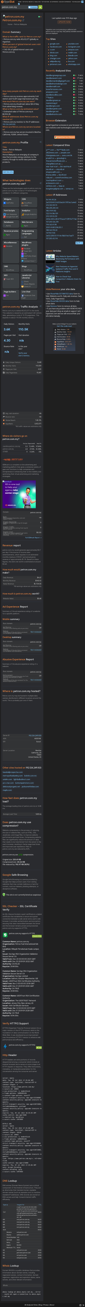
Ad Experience (15, 606)
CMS (6, 266)
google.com (54, 44)
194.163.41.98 (51, 225)
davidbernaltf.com (53, 86)
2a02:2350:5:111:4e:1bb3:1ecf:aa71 (60, 236)
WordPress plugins (26, 244)
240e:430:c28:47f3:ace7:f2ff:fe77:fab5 (62, 219)
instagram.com (74, 47)
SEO (6, 275)
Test (39, 1048)
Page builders (10, 292)
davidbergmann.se (53, 100)
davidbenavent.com (54, 78)
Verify (16, 1023)
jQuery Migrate (29, 284)
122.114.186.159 (52, 213)
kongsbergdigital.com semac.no (59, 189)
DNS (10, 1180)
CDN (24, 199)
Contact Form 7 (29, 261)
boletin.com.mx (30, 776)
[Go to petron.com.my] (23, 20)
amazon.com (73, 50)
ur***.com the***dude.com (58, 150)
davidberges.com (53, 106)
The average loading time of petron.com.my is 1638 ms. (22, 807)
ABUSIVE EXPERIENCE (65, 2)
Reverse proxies (11, 231)
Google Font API (12, 217)
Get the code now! (64, 326)
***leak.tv (49, 98)
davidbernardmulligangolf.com (58, 81)
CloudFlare (28, 203)
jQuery (26, 281)
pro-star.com (8, 783)
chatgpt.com (55, 58)
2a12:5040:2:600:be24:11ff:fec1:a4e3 (61, 202)
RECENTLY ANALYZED (35, 2)
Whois (11, 1265)
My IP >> (79, 243)
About (52, 1305)
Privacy (45, 1305)
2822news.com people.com (58, 153)
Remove (53, 306)
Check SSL (36, 936)
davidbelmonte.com (54, 114)
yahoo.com (72, 58)
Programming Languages (28, 232)
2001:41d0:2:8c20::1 (54, 227)
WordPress (10, 270)
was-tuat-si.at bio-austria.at (58, 166)
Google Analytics (30, 214)
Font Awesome (11, 214)
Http (10, 1055)
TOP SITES (25, 2)
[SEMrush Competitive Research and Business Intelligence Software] (13, 460)
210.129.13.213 (51, 216)
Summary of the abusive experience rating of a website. (20, 665)
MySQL (8, 226)
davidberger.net (52, 111)
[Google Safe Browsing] (4, 894)
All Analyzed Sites (31, 1305)
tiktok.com (54, 53)
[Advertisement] (22, 72)
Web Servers (27, 222)
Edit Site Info (8, 172)
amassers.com (52, 92)
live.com (71, 61)
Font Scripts (9, 211)
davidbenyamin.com (54, 109)
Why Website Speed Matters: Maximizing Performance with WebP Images (67, 259)
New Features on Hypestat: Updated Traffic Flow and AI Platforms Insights (67, 269)
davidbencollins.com (54, 95)
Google (15, 874)
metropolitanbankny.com (13, 776)
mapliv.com (7, 790)
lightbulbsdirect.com (22, 779)
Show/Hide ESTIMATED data (61, 294)
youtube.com (73, 44)
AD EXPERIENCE (54, 2)
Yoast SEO (28, 251)
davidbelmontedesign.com (56, 84)
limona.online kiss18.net (56, 175)
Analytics (26, 211)
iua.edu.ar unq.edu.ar (55, 169)
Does (17, 824)
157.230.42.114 (52, 238)
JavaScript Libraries (27, 276)
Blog (40, 1305)
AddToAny (10, 203)
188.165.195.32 (51, 230)
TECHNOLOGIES (76, 2)
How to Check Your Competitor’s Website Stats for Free (68, 279)
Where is (22, 691)
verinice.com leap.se (55, 186)
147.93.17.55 (50, 233)
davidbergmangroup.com (56, 75)
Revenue (12, 545)
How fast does (20, 800)
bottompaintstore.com (24, 783)
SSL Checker (20, 908)
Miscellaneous (10, 243)
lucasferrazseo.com (54, 89)
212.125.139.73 (51, 205)
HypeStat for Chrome (66, 137)
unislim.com (7, 779)
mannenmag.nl (51, 103)
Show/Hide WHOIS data (59, 301)
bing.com (53, 55)
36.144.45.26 (51, 200)
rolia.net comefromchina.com (59, 178)
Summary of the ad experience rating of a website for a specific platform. (21, 612)
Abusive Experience (18, 659)
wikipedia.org (55, 61)
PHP (25, 237)
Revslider (9, 246)
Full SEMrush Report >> (33, 538)
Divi (25, 254)
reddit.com (72, 53)
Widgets (7, 199)
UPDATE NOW (64, 22)
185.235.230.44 (52, 208)
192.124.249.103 (9, 124)
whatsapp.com (74, 64)
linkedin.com (73, 55)
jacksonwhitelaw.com (30, 787)
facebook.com (56, 47)
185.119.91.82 (51, 211)
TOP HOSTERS (45, 2)
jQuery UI (27, 286)
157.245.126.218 (52, 222)
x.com (52, 50)
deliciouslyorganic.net (11, 787)
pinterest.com (55, 64)
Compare (34, 7)
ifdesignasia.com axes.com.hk (59, 155)
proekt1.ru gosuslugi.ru (56, 158)
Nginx (26, 226)
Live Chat (26, 292)
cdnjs (26, 205)
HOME (19, 2)
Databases (9, 222)
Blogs (24, 266)
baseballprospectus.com (13, 772)
